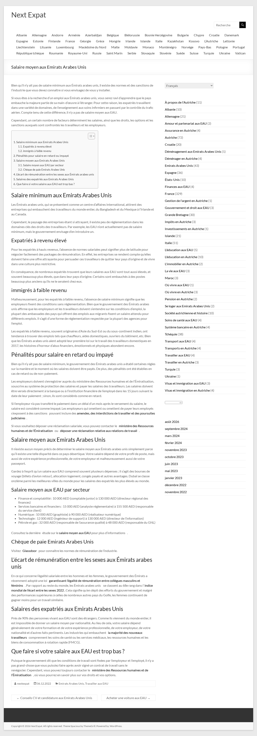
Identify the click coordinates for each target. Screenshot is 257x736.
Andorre (57, 35)
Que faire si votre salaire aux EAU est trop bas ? (45, 184)
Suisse (194, 53)
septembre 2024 (176, 429)
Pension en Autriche (179, 299)
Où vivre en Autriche (179, 292)
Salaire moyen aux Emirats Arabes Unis (40, 160)
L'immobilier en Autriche (181, 264)
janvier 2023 (173, 478)
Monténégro (167, 47)
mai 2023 (171, 471)
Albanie (170, 109)
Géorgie (85, 41)
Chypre (199, 35)
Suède (180, 53)
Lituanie (45, 47)
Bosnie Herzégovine (158, 35)
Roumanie (56, 53)
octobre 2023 (174, 457)
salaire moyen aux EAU (75, 533)
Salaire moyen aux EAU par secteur (43, 165)
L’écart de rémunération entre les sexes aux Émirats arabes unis (55, 174)
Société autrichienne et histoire (186, 313)
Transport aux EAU (178, 341)
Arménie (74, 35)
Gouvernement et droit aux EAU (187, 208)
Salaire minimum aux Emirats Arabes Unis (42, 142)
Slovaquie (148, 53)
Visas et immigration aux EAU (185, 383)
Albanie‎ (21, 35)
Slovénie (165, 53)
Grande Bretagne (177, 215)
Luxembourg (65, 47)
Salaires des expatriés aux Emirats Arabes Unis (45, 179)
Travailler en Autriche (179, 362)
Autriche (171, 137)
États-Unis (172, 179)
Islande (145, 41)
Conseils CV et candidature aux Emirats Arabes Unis (54, 698)
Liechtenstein (25, 47)
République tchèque (30, 53)
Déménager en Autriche (181, 158)
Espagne (22, 41)
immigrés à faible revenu (37, 151)
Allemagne (39, 35)
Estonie (38, 41)
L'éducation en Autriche (181, 257)
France (70, 41)
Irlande (130, 41)
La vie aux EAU (175, 271)
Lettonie (229, 41)
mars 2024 (172, 436)
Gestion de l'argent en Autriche (186, 201)
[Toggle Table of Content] (89, 136)
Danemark (231, 35)
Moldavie (131, 47)
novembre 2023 (176, 450)
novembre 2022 (176, 492)
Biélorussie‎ (132, 35)
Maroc (169, 278)
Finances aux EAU (177, 186)
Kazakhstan (175, 41)
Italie (158, 41)
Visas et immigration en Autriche (187, 390)
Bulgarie (183, 35)
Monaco (148, 47)
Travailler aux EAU (96, 683)
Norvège (187, 47)
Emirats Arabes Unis (71, 683)
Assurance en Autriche (180, 130)
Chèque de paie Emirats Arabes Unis (44, 169)
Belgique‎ (113, 35)
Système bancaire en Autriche (185, 327)
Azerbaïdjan (93, 35)
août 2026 (172, 421)
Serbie (131, 53)
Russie (96, 53)
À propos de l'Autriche (180, 102)
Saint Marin (114, 53)
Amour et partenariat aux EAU (186, 123)
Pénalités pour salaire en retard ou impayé (42, 155)
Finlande (54, 41)
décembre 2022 (175, 485)
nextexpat (23, 683)
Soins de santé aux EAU (181, 320)
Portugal (239, 47)
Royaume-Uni (77, 53)
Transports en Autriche (181, 348)
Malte (115, 47)
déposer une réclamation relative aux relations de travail (98, 431)
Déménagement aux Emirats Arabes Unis (193, 151)
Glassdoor (29, 551)
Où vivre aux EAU (177, 285)
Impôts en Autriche (178, 222)
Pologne (222, 47)
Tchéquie (171, 334)
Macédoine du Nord (92, 47)
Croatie (214, 35)
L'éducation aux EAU (179, 250)
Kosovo (194, 41)
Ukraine (224, 53)
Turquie (208, 53)
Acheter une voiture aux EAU (128, 698)
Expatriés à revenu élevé (37, 146)
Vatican (240, 53)
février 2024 (173, 443)
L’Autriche (211, 41)
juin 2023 (171, 464)
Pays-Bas (204, 47)
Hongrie (114, 41)
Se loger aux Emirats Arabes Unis (187, 306)
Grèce (100, 41)
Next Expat (28, 14)
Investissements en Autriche (184, 229)
